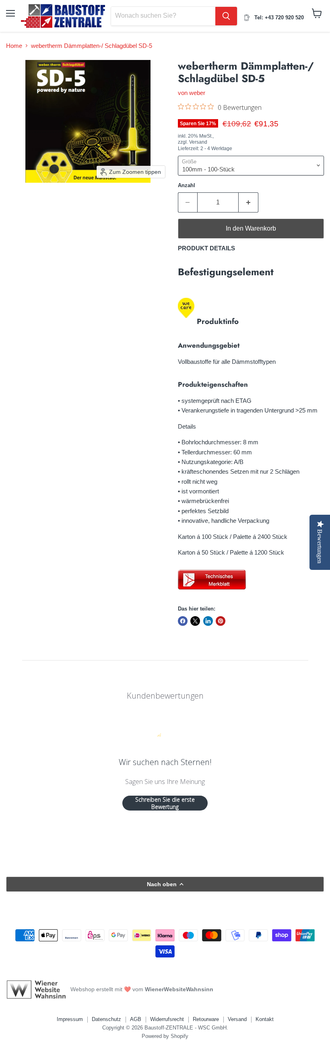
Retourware (206, 1019)
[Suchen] (226, 16)
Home (14, 45)
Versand (237, 1019)
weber (197, 92)
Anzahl (186, 185)
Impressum (70, 1019)
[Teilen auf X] (195, 621)
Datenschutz (106, 1019)
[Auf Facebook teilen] (183, 621)
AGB (135, 1019)
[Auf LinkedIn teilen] (208, 621)
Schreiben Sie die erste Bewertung (165, 803)
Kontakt (265, 1019)
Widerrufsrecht (167, 1019)
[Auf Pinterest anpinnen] (220, 621)
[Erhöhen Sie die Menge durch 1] (248, 202)
